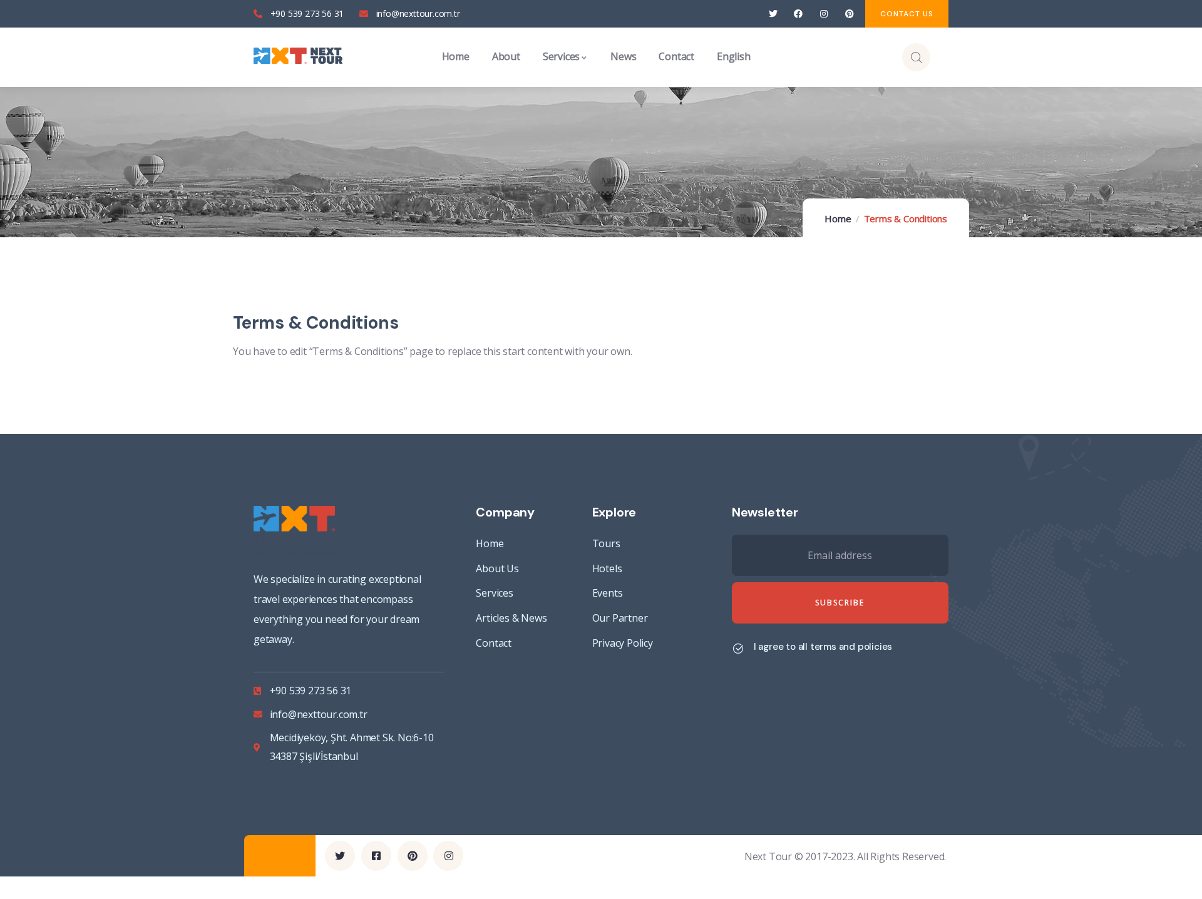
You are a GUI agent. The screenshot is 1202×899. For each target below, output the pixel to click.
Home (837, 218)
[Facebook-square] (376, 856)
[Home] (298, 57)
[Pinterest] (849, 14)
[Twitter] (773, 14)
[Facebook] (798, 14)
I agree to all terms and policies (823, 646)
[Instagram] (824, 14)
